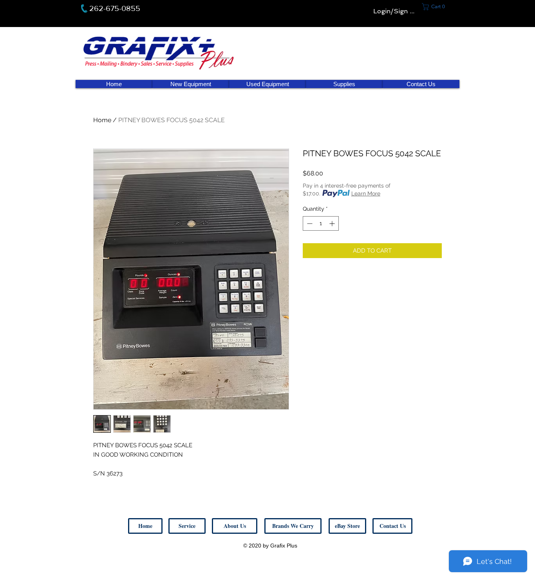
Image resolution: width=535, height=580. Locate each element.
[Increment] (333, 223)
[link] (436, 6)
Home (102, 120)
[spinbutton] (321, 223)
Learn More (365, 193)
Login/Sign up (395, 11)
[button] (392, 526)
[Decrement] (309, 223)
